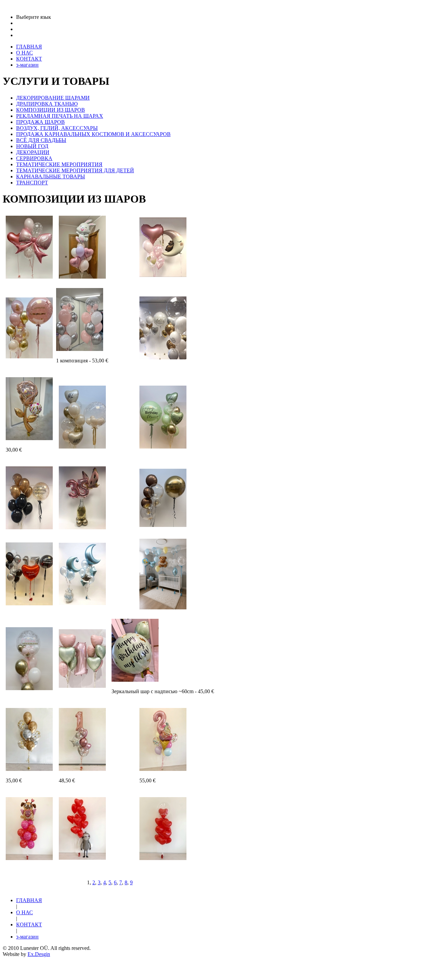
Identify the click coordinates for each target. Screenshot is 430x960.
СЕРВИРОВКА (34, 158)
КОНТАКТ (29, 924)
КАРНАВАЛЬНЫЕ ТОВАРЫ (50, 176)
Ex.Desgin (39, 954)
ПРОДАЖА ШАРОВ (40, 122)
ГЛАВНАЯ (29, 900)
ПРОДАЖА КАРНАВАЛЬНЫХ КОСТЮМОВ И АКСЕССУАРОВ (93, 134)
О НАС (24, 912)
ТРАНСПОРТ (32, 182)
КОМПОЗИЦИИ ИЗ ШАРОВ (50, 110)
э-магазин (27, 936)
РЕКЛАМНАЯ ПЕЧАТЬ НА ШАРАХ (59, 116)
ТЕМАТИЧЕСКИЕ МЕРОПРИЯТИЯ (59, 164)
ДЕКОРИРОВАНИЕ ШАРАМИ (53, 98)
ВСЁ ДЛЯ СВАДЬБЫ (41, 140)
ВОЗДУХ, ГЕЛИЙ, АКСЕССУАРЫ (57, 128)
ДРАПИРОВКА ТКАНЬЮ (47, 104)
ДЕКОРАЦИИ (32, 152)
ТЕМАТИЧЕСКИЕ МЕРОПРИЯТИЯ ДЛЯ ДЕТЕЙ (75, 170)
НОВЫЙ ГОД (32, 146)
